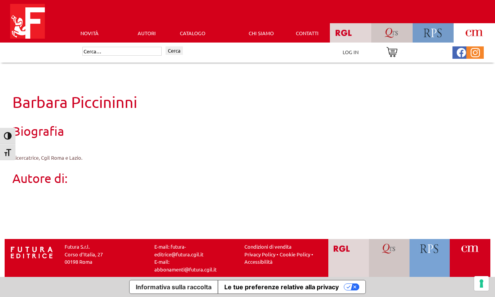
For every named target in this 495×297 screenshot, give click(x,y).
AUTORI (147, 33)
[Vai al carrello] (392, 51)
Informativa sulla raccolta (174, 287)
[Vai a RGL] (348, 258)
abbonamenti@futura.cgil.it (185, 269)
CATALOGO (192, 33)
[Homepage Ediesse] (32, 252)
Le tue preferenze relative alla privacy (281, 287)
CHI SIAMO (261, 33)
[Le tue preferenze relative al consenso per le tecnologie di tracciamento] (481, 283)
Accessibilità (258, 261)
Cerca (174, 50)
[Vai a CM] (470, 258)
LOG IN (350, 52)
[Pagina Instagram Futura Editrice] (475, 51)
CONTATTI (307, 33)
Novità (89, 33)
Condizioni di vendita (268, 246)
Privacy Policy (259, 254)
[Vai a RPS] (429, 258)
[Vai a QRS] (389, 258)
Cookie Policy (295, 254)
